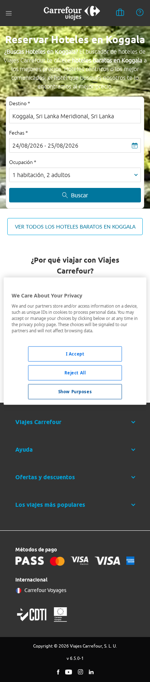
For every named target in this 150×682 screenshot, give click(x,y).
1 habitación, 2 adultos (41, 175)
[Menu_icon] (9, 13)
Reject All (75, 372)
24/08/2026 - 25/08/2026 (45, 145)
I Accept (75, 354)
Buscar (79, 195)
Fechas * (18, 133)
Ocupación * (22, 162)
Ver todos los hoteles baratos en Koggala (75, 226)
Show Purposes (75, 391)
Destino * (19, 103)
